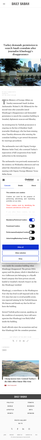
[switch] (32, 226)
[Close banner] (38, 180)
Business (30, 406)
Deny (20, 259)
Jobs (5, 434)
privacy (12, 434)
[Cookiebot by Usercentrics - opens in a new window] (25, 180)
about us (19, 434)
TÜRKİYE (31, 402)
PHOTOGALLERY (12, 385)
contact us (29, 434)
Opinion (30, 413)
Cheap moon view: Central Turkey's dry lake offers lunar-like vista (20, 380)
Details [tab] (20, 185)
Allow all (20, 247)
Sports (10, 413)
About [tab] (33, 185)
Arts (31, 410)
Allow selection (20, 253)
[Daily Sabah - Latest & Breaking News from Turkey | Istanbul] (20, 4)
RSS (36, 434)
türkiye (4, 350)
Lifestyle (10, 410)
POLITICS (10, 402)
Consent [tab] (7, 185)
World (10, 406)
